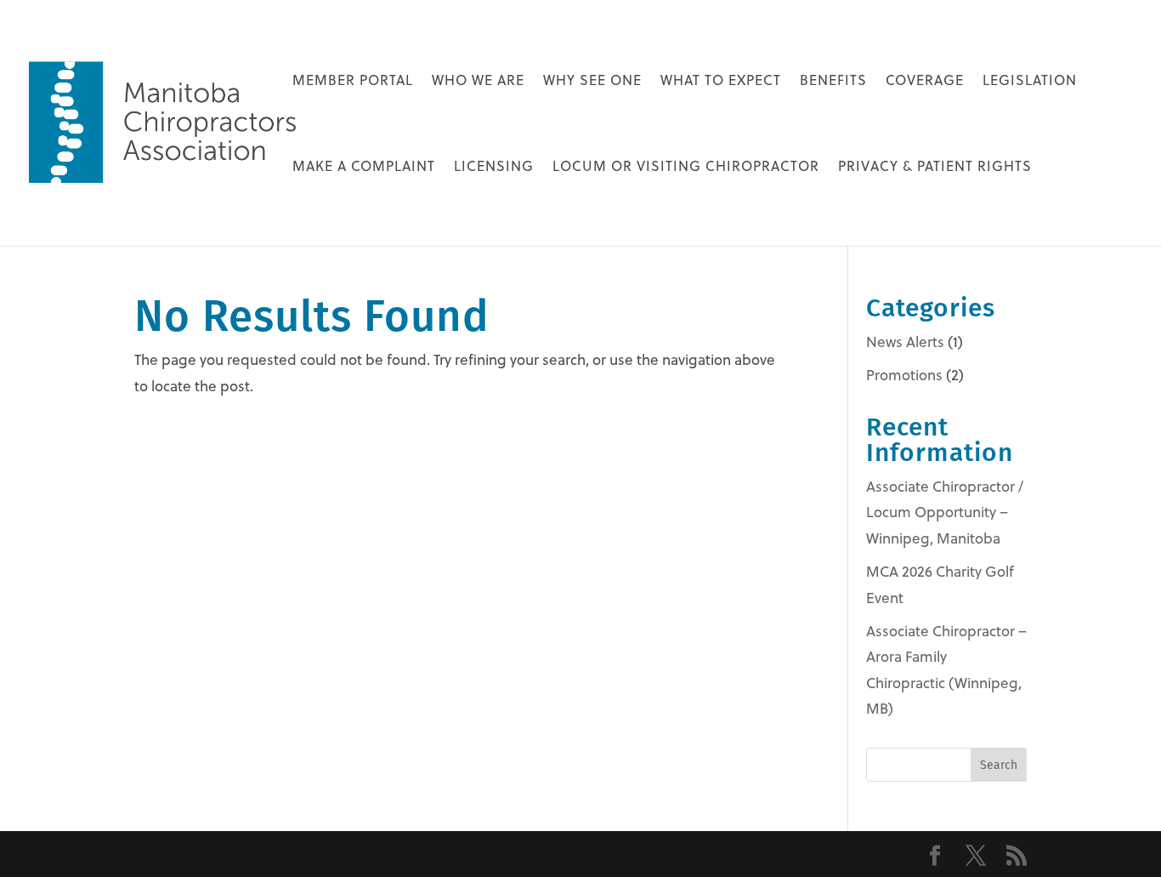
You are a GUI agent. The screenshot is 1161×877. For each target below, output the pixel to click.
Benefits (833, 81)
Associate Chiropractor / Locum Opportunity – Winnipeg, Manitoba (944, 512)
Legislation (1030, 81)
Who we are (478, 81)
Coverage (925, 81)
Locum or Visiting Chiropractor (685, 167)
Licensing (494, 167)
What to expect (720, 81)
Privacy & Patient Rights (935, 167)
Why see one (592, 81)
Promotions (904, 375)
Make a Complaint (363, 167)
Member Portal (352, 81)
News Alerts (905, 342)
